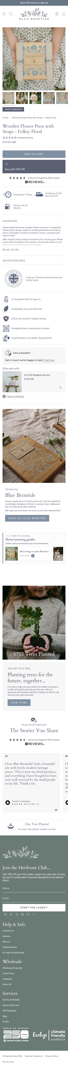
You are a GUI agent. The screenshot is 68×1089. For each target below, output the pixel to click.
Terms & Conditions (34, 1056)
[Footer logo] (21, 852)
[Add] (60, 387)
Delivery (7, 936)
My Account (8, 1061)
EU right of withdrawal (13, 952)
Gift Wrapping (9, 1010)
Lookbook (7, 979)
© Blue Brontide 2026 (12, 1056)
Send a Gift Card (11, 1005)
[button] (34, 138)
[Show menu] (4, 14)
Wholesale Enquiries (12, 968)
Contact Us (8, 930)
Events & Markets (11, 999)
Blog (5, 1016)
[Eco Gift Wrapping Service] (12, 381)
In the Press (8, 973)
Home (5, 117)
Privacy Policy (51, 1056)
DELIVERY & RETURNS (14, 260)
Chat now (49, 360)
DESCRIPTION (10, 221)
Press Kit (7, 984)
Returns (6, 941)
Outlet (6, 1021)
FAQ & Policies (10, 947)
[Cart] (63, 14)
